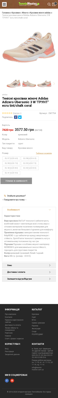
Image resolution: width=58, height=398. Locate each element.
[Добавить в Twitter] (20, 117)
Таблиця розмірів (44, 153)
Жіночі (25, 13)
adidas (4, 95)
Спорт (34, 332)
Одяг (34, 317)
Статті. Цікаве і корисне (14, 339)
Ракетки (35, 326)
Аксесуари (36, 329)
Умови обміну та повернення (11, 329)
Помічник (9, 333)
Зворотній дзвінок (12, 354)
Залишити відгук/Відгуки (19, 279)
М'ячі (34, 320)
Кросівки (16, 13)
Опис (9, 265)
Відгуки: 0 (17, 113)
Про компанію (10, 314)
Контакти (8, 317)
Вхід (6, 349)
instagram (12, 380)
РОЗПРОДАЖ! (37, 334)
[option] (13, 83)
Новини (8, 336)
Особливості (13, 210)
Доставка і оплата (16, 272)
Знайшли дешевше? (16, 196)
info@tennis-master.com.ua (38, 369)
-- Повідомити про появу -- (14, 200)
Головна (6, 13)
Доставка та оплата (13, 325)
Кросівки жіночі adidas (40, 13)
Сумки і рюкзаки (38, 323)
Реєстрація (9, 351)
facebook (7, 380)
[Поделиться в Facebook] (15, 117)
